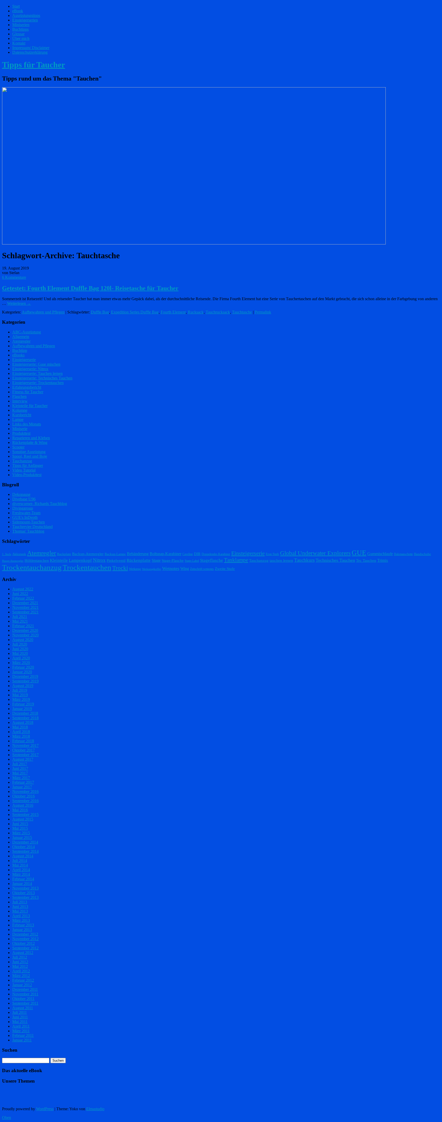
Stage (156, 560)
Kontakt (18, 43)
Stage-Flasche (173, 560)
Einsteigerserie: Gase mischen (36, 364)
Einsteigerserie (24, 359)
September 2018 (25, 718)
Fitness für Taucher (27, 392)
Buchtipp (19, 350)
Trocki (120, 568)
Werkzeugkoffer (151, 569)
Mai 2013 (20, 911)
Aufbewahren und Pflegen (43, 312)
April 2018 (21, 732)
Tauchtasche (242, 312)
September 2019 (25, 681)
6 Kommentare (14, 277)
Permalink (263, 312)
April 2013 (21, 916)
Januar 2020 (22, 672)
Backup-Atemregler (88, 554)
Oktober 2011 (23, 998)
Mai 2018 (20, 727)
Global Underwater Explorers (315, 553)
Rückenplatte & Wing (29, 442)
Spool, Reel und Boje (29, 456)
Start (16, 6)
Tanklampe (236, 560)
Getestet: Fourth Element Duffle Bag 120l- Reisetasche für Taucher (90, 288)
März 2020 (21, 662)
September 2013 (25, 897)
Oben (6, 1117)
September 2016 (25, 801)
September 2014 (25, 851)
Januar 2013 (22, 929)
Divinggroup (22, 508)
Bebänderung (138, 554)
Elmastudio (95, 1109)
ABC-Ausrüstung (26, 332)
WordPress (44, 1109)
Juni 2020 (20, 649)
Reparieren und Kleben (31, 438)
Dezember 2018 (25, 713)
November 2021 (25, 607)
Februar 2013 (23, 925)
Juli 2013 (19, 902)
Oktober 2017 (23, 750)
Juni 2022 (20, 593)
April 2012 (21, 971)
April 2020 (21, 658)
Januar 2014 (22, 883)
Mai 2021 (20, 621)
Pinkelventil (116, 560)
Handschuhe (422, 554)
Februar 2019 (23, 704)
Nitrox (99, 560)
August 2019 (22, 685)
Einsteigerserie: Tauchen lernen (37, 373)
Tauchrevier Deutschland (32, 526)
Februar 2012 (23, 980)
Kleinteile (59, 560)
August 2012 (22, 952)
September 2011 (25, 1003)
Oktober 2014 (23, 847)
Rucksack (196, 312)
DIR (197, 554)
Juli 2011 (19, 1012)
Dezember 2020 (25, 630)
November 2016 (25, 791)
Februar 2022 (23, 598)
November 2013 (25, 888)
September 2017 (25, 755)
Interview (20, 401)
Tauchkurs (304, 560)
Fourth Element (173, 312)
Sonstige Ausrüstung (29, 452)
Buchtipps (20, 29)
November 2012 (25, 939)
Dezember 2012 (25, 934)
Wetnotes (170, 568)
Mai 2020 (20, 653)
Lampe (18, 419)
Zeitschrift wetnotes (202, 569)
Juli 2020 (19, 644)
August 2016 (22, 805)
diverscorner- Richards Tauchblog (39, 503)
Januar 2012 (22, 985)
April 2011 (21, 1026)
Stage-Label (192, 561)
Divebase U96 (24, 499)
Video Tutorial (24, 470)
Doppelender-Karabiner (216, 554)
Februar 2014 (23, 879)
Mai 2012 (20, 966)
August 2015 (22, 819)
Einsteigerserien (25, 20)
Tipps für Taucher (33, 64)
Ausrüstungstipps (26, 15)
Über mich (20, 38)
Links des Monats (26, 424)
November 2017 (25, 745)
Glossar (18, 34)
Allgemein (20, 336)
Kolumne (19, 410)
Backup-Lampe (115, 554)
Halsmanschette (403, 554)
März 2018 (21, 736)
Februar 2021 (23, 626)
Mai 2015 (20, 828)
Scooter (18, 447)
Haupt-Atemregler (13, 560)
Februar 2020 (23, 667)
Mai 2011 (20, 1021)
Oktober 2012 (23, 943)
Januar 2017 (22, 787)
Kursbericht (21, 415)
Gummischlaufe (380, 554)
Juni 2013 (20, 906)
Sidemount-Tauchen (28, 522)
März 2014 (21, 874)
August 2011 (22, 1008)
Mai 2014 (20, 865)
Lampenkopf (80, 560)
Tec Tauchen (366, 560)
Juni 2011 (20, 1017)
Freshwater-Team (26, 513)
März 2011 (21, 1031)
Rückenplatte (139, 560)
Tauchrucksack (218, 312)
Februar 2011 (23, 1035)
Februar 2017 (23, 782)
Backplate (64, 554)
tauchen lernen (281, 560)
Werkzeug (135, 569)
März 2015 (21, 833)
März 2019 (21, 699)
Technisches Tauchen (335, 560)
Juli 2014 (19, 860)
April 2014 (21, 870)
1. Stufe (6, 554)
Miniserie (19, 429)
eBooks (18, 355)
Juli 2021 (19, 616)
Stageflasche (211, 560)
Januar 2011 (22, 1040)
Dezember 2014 (25, 842)
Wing (184, 568)
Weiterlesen (19, 303)
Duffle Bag (100, 312)
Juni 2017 (20, 768)
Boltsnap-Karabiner (165, 554)
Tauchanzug (22, 461)
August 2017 (22, 759)
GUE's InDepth (25, 517)
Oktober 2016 (23, 796)
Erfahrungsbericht (26, 387)
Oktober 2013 (23, 893)
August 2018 (22, 722)
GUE (359, 553)
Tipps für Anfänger (27, 465)
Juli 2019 (19, 690)
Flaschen (19, 396)
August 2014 (22, 856)
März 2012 (21, 975)
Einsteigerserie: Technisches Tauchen (42, 378)
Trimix (382, 560)
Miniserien (20, 25)
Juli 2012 (19, 957)
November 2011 (25, 994)
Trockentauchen (87, 567)
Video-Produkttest (26, 475)
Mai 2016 (20, 810)
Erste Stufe (272, 554)
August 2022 (22, 589)
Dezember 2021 (25, 603)
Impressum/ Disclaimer (30, 48)
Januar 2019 (22, 708)
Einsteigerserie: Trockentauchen (38, 382)
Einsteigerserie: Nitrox (30, 369)
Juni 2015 (20, 824)
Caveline (187, 554)
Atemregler (21, 341)
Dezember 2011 (25, 989)
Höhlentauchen (37, 560)
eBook (17, 11)
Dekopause (21, 494)
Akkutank (19, 554)
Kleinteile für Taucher (30, 405)
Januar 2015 (22, 837)
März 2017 (21, 778)
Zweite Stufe (225, 569)
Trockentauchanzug (32, 567)
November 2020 (25, 635)
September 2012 (25, 948)
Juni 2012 (20, 962)
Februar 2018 (23, 741)
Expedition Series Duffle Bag (135, 312)
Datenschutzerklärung (30, 52)
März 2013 (21, 920)
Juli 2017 (19, 764)
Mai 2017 (20, 773)
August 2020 (22, 639)
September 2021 (25, 612)
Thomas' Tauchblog (28, 531)
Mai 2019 (20, 695)
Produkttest (21, 433)
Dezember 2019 (25, 676)
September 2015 (25, 814)
